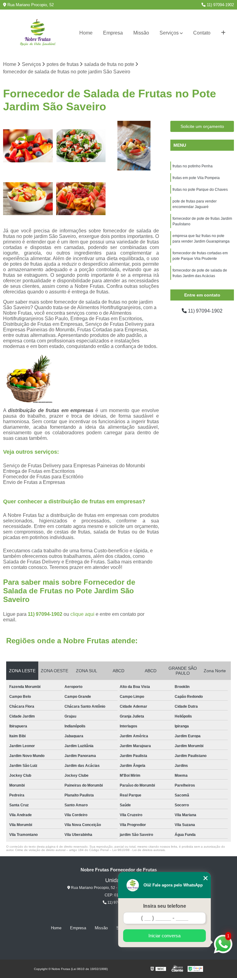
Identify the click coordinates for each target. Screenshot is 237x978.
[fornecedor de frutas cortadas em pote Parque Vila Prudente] (134, 146)
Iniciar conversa (164, 935)
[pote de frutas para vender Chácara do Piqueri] (81, 146)
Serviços (169, 32)
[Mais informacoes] (223, 33)
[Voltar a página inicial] (38, 33)
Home (86, 32)
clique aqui (82, 614)
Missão (141, 32)
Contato (201, 32)
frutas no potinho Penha (193, 166)
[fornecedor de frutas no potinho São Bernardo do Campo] (81, 199)
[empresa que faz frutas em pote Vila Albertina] (28, 199)
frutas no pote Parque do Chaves (200, 189)
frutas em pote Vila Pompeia (196, 178)
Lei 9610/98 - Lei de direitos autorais (138, 850)
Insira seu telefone (164, 906)
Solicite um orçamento (202, 126)
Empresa (113, 32)
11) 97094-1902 (220, 4)
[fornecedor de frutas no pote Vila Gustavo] (28, 146)
